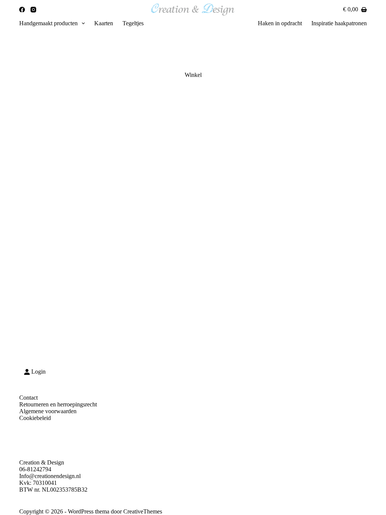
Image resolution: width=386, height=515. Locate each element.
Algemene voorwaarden (48, 411)
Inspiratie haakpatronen (339, 23)
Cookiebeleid (35, 418)
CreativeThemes (142, 511)
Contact (28, 397)
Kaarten (103, 23)
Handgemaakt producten (48, 23)
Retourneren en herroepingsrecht (58, 404)
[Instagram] (33, 9)
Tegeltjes (133, 23)
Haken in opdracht (280, 23)
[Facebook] (22, 9)
